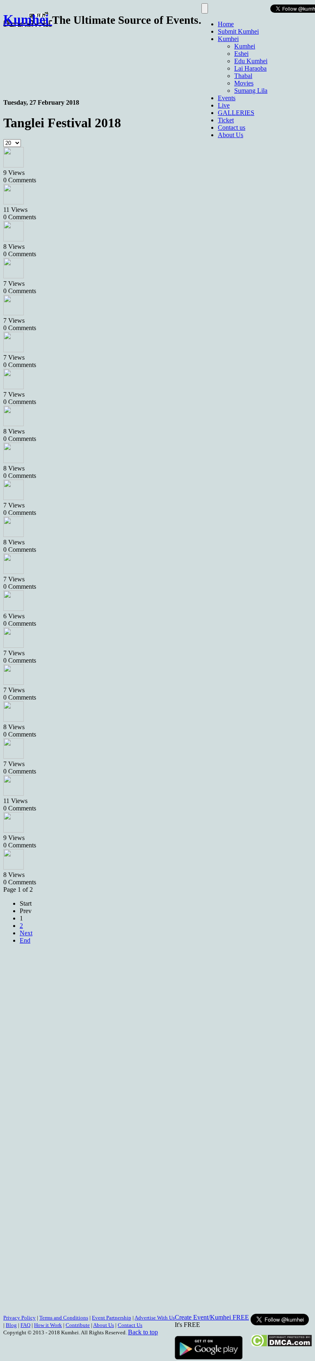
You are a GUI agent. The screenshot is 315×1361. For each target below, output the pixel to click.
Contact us (231, 127)
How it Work (48, 1325)
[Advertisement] (152, 58)
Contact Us (130, 1325)
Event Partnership (111, 1318)
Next (26, 933)
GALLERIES (236, 112)
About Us (230, 134)
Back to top (143, 1332)
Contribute (78, 1325)
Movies (243, 83)
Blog (11, 1325)
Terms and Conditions (63, 1318)
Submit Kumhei (238, 31)
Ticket (226, 120)
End (25, 940)
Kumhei (228, 38)
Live (224, 105)
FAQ (25, 1325)
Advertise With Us (155, 1318)
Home (226, 24)
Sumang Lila (250, 90)
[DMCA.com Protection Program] (281, 1344)
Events (226, 97)
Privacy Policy (19, 1318)
